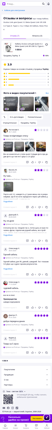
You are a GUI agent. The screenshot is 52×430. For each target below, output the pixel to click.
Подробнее (8, 201)
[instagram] (12, 408)
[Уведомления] (48, 4)
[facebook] (8, 408)
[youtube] (3, 408)
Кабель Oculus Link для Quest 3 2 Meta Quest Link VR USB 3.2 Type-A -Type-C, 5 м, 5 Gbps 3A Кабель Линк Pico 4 (30, 45)
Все (47, 93)
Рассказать (37, 418)
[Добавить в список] (47, 45)
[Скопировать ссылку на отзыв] (47, 162)
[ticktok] (16, 408)
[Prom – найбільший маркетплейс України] (4, 4)
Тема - (12, 391)
